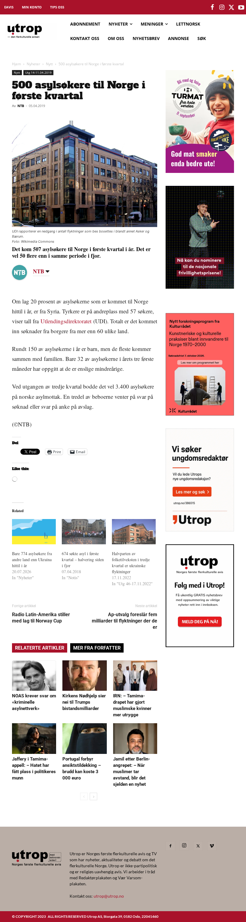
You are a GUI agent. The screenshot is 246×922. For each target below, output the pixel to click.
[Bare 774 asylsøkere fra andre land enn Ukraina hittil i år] (34, 531)
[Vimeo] (212, 846)
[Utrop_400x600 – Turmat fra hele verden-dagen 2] (200, 171)
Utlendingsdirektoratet (66, 321)
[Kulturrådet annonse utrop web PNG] (200, 413)
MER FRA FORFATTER (97, 648)
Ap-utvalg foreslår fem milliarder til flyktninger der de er (124, 621)
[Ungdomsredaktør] (200, 529)
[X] (198, 846)
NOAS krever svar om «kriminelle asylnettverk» (34, 702)
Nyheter (33, 63)
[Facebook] (170, 846)
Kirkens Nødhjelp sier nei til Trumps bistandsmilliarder (84, 702)
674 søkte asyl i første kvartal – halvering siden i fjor (83, 559)
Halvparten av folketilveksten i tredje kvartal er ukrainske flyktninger (131, 562)
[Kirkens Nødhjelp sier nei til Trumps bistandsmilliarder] (84, 675)
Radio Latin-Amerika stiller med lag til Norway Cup (41, 618)
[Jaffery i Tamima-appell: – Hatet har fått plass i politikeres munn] (34, 738)
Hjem (16, 63)
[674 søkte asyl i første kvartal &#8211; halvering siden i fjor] (84, 531)
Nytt (49, 63)
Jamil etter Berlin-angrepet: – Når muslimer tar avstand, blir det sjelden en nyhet (131, 771)
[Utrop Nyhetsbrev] (200, 645)
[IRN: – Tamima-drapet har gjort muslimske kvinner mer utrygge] (135, 675)
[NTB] (24, 272)
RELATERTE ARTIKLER (39, 648)
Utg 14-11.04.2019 (38, 72)
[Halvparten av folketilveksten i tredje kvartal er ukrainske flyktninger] (134, 531)
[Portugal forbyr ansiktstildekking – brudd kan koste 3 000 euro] (84, 738)
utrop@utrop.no (109, 896)
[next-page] (93, 796)
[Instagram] (184, 845)
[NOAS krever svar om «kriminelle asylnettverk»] (34, 675)
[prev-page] (84, 796)
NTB (20, 105)
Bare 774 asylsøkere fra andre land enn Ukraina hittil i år (32, 559)
